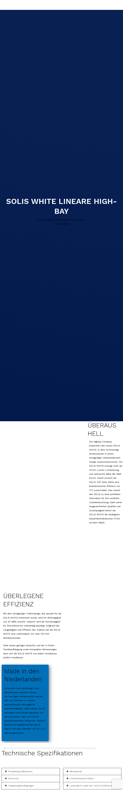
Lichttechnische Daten (82, 778)
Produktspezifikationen (20, 771)
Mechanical (76, 771)
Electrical (13, 778)
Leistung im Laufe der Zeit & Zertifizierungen (93, 785)
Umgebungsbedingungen (21, 785)
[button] (31, 771)
